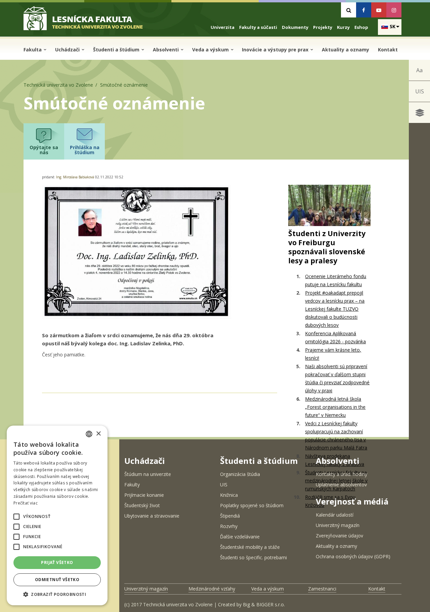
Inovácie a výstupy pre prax (276, 49)
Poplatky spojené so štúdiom (252, 505)
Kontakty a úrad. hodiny (341, 474)
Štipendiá (230, 516)
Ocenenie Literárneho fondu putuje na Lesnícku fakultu (335, 280)
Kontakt (388, 49)
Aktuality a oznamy (345, 49)
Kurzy (343, 27)
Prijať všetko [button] (57, 562)
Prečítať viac (25, 503)
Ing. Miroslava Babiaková (75, 177)
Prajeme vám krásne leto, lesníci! (333, 354)
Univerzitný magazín (337, 525)
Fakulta (33, 49)
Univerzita (222, 27)
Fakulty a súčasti (258, 27)
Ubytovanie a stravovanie (151, 516)
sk (392, 26)
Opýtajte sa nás (44, 150)
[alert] (57, 515)
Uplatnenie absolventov (341, 484)
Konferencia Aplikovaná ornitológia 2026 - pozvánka (335, 337)
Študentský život (142, 505)
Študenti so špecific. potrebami (253, 557)
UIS (419, 91)
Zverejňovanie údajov (339, 535)
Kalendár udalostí (334, 515)
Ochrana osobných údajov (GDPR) (353, 556)
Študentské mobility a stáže (250, 547)
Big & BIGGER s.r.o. (264, 604)
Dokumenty (295, 27)
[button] (16, 516)
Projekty (322, 27)
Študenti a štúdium (117, 49)
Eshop (361, 27)
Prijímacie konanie (144, 495)
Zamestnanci (322, 588)
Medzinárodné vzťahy (211, 588)
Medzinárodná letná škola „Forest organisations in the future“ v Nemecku (335, 407)
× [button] (98, 433)
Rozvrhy (229, 526)
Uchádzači (68, 49)
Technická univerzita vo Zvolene (58, 85)
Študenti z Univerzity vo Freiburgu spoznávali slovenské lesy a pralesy (327, 247)
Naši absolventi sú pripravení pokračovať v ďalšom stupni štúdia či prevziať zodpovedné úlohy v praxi (337, 378)
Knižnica (229, 495)
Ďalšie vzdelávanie (240, 536)
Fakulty (132, 484)
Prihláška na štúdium (84, 150)
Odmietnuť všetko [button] (57, 579)
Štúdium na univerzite (147, 474)
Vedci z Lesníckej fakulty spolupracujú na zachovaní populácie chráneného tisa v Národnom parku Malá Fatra (336, 435)
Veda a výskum (211, 49)
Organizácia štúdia (240, 474)
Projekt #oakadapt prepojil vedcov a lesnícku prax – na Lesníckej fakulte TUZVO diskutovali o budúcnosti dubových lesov (334, 309)
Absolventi (166, 49)
